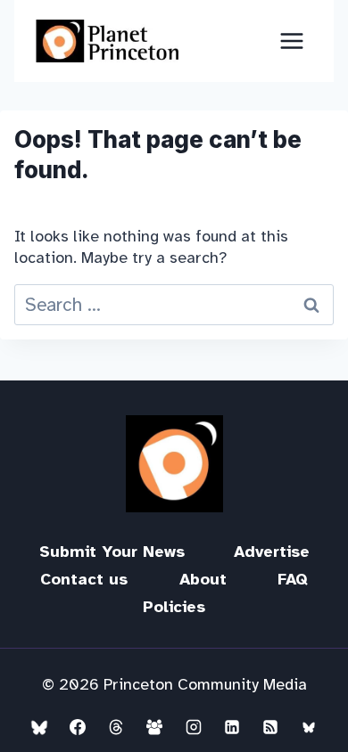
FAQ (293, 579)
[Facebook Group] (154, 727)
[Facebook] (78, 727)
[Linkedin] (232, 727)
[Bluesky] (39, 727)
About (203, 579)
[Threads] (116, 727)
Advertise (272, 551)
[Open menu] (291, 40)
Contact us (84, 579)
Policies (174, 607)
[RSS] (270, 727)
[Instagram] (194, 727)
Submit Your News (112, 551)
